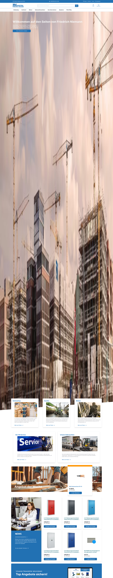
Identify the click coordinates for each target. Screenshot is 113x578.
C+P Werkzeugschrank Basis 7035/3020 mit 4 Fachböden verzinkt (51, 518)
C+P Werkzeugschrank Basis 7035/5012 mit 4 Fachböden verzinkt (91, 518)
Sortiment (24, 9)
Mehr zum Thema (18, 425)
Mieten (30, 9)
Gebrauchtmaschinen (40, 9)
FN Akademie (97, 1)
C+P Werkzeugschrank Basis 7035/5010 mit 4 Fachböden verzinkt (71, 551)
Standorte (61, 9)
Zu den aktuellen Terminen (21, 548)
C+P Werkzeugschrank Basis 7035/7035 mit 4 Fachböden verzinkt (51, 551)
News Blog (69, 9)
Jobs (93, 1)
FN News (85, 1)
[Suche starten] (76, 6)
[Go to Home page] (18, 5)
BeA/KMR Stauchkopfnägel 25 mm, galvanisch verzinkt (92, 551)
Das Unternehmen (52, 9)
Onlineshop (16, 9)
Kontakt (89, 1)
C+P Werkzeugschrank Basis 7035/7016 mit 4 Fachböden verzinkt (71, 518)
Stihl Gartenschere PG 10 (75, 486)
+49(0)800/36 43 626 (54, 1)
